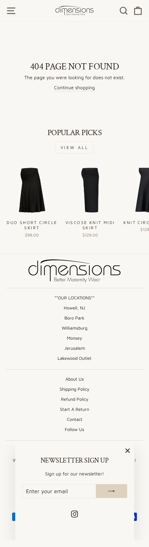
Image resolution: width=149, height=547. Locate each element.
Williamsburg (74, 328)
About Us (74, 379)
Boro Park (74, 318)
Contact (74, 419)
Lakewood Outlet (74, 358)
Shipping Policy (74, 389)
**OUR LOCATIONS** (74, 297)
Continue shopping (74, 87)
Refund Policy (74, 399)
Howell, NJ (74, 307)
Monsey (74, 338)
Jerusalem (74, 348)
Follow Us (74, 429)
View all (75, 147)
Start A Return (74, 409)
